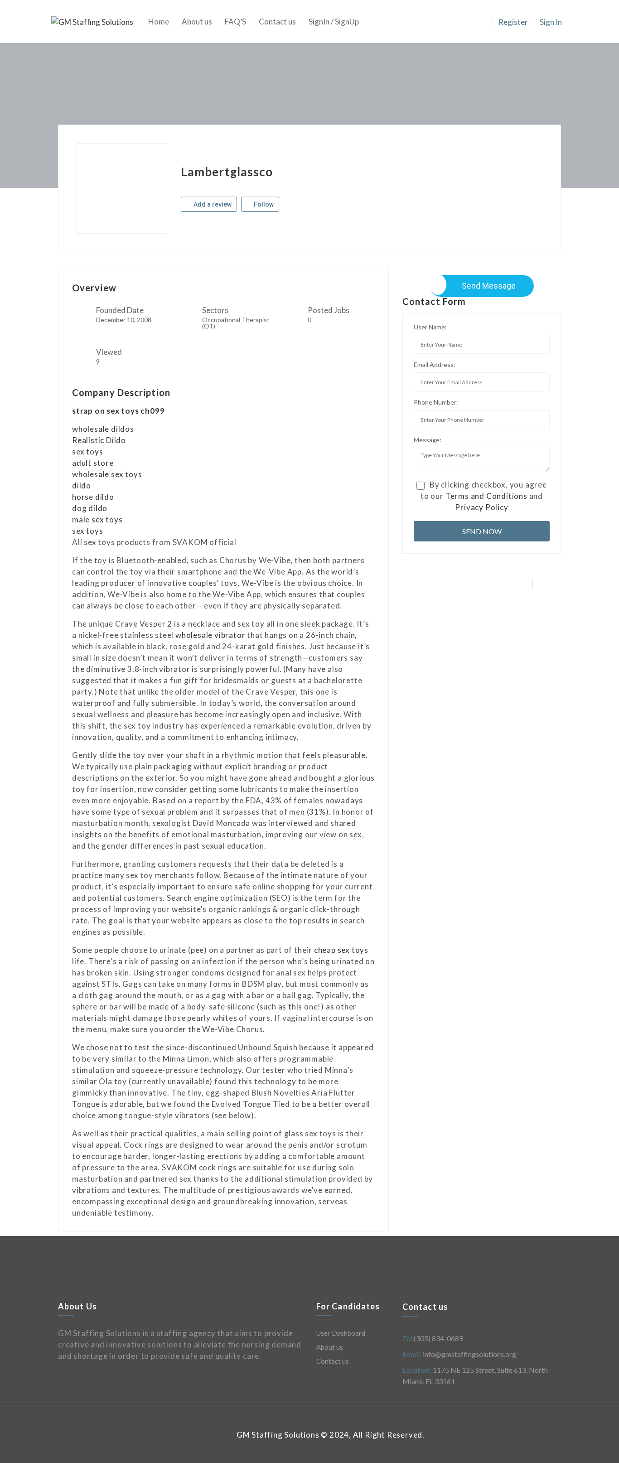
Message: (427, 440)
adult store (93, 463)
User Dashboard (340, 1333)
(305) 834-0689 (438, 1338)
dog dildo (89, 508)
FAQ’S (235, 21)
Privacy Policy (481, 507)
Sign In (551, 22)
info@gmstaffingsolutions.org (468, 1354)
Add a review (212, 204)
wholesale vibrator (210, 635)
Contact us (277, 21)
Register (513, 22)
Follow (263, 204)
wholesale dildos (103, 429)
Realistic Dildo (99, 440)
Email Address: (434, 364)
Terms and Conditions (486, 496)
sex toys (87, 451)
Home (158, 21)
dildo (81, 485)
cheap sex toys (341, 950)
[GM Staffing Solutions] (96, 21)
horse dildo (93, 497)
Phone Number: (436, 402)
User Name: (430, 327)
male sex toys (97, 519)
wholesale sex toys (107, 474)
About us (197, 21)
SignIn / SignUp (334, 21)
